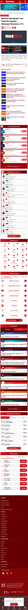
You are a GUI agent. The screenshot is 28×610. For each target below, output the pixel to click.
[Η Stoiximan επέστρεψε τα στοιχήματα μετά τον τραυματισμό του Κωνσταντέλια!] (3, 79)
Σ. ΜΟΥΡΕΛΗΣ (4, 215)
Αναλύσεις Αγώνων (5, 500)
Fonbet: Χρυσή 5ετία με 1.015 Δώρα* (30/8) (15, 117)
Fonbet (7, 157)
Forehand (3, 208)
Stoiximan (8, 129)
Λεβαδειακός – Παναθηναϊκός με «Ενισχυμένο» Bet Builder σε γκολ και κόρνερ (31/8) (15, 96)
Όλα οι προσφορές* (13, 408)
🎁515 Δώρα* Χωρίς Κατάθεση (8, 371)
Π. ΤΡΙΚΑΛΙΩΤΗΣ (4, 202)
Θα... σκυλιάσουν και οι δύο (11, 225)
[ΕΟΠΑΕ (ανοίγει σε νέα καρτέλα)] (17, 592)
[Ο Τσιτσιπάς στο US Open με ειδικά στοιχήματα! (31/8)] (3, 85)
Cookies (15, 602)
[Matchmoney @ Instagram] (7, 573)
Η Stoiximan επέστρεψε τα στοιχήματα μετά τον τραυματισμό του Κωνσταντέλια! (16, 79)
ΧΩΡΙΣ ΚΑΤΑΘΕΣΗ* (5, 564)
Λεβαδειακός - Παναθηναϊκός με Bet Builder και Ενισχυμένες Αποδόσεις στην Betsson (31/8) (15, 90)
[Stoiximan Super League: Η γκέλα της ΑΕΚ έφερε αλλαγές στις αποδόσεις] (3, 73)
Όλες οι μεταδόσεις (13, 448)
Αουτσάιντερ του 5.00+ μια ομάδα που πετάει (14, 194)
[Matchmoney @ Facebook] (3, 573)
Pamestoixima (4, 548)
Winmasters (3, 554)
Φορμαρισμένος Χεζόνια (10, 213)
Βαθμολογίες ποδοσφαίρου (6, 509)
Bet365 (2, 557)
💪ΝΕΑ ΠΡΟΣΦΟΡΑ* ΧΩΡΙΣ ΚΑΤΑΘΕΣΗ (10, 404)
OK (14, 604)
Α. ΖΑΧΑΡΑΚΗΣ (4, 227)
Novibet (7, 136)
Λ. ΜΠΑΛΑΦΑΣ (4, 190)
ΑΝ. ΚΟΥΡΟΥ (4, 221)
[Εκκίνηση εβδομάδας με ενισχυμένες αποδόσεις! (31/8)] (3, 101)
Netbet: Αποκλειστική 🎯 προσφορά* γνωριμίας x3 (13, 379)
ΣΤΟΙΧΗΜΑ (3, 497)
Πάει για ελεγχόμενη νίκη (11, 188)
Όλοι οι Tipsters (13, 236)
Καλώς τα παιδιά (9, 182)
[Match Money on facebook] (13, 28)
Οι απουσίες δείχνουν (10, 201)
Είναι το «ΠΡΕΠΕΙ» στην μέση (11, 219)
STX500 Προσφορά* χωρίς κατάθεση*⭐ (10, 337)
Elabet (7, 143)
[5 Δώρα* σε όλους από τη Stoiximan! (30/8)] (3, 107)
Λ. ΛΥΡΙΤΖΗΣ (4, 178)
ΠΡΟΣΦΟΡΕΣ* (4, 561)
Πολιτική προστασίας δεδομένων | (7, 596)
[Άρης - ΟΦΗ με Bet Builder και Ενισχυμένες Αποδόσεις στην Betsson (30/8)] (3, 113)
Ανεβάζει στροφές (9, 231)
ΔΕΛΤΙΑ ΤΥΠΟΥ (4, 15)
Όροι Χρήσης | (25, 596)
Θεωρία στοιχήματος (5, 502)
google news (17, 64)
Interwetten (3, 552)
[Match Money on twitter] (15, 28)
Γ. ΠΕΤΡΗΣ (3, 184)
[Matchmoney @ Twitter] (11, 573)
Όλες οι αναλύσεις (12, 320)
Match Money (7, 27)
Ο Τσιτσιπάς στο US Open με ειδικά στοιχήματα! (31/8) (15, 84)
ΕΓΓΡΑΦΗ (17, 50)
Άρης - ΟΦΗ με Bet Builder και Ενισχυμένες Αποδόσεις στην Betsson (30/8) (15, 113)
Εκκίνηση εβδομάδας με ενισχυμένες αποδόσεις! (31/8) (15, 100)
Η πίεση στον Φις (9, 207)
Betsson (2, 559)
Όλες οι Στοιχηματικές (13, 166)
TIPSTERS (3, 511)
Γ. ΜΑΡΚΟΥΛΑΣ (4, 196)
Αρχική (2, 507)
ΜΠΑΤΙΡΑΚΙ (3, 514)
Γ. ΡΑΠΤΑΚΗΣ (4, 233)
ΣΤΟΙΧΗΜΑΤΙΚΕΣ (4, 538)
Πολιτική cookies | (18, 596)
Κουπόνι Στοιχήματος (5, 504)
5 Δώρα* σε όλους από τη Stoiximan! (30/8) (15, 106)
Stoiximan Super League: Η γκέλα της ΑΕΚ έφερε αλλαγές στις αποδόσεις (15, 72)
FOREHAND (3, 536)
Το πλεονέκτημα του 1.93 (10, 176)
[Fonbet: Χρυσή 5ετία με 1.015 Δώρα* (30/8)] (3, 118)
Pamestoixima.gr (9, 150)
